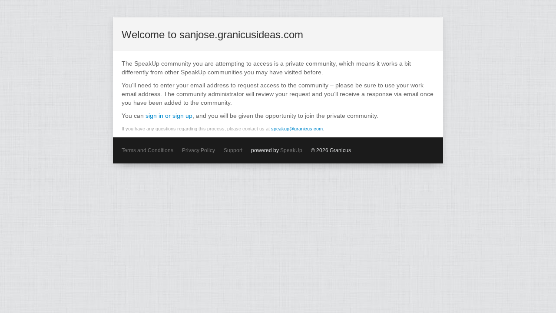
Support (233, 150)
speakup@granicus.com (297, 128)
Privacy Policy (198, 150)
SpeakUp (291, 150)
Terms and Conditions (147, 150)
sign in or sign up (169, 115)
